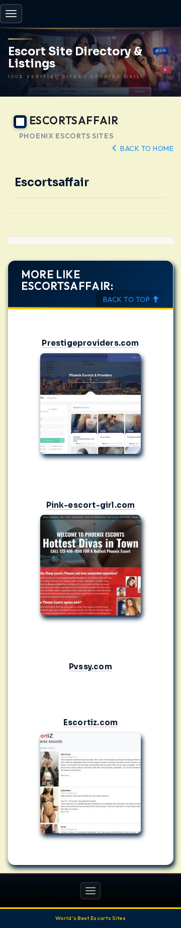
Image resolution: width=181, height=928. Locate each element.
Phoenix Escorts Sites (66, 136)
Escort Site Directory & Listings (75, 58)
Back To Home (146, 148)
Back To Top (127, 299)
